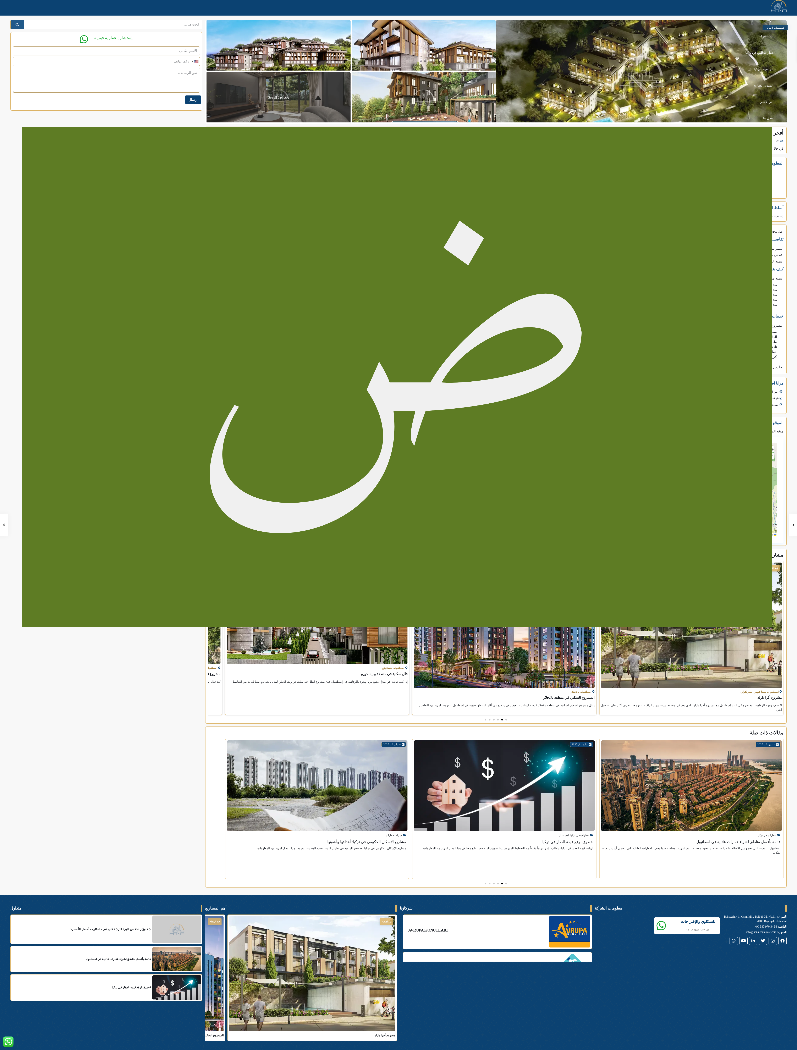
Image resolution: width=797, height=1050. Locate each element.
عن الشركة (766, 36)
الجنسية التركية (764, 69)
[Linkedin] (753, 941)
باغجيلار (762, 691)
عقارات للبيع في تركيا (759, 52)
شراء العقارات (581, 835)
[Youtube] (743, 941)
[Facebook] (782, 941)
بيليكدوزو (574, 667)
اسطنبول (773, 691)
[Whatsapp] (734, 941)
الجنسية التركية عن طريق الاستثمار (379, 867)
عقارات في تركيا (767, 835)
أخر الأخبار (767, 102)
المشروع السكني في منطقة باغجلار (756, 698)
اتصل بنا (768, 118)
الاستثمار (751, 835)
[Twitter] (763, 941)
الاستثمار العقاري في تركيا (376, 860)
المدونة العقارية (763, 85)
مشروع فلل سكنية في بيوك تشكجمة (381, 674)
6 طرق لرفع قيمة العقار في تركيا (755, 842)
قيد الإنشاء (386, 921)
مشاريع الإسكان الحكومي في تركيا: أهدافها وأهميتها (553, 842)
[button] (506, 719)
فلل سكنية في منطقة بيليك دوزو (571, 674)
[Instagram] (773, 941)
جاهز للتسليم (214, 921)
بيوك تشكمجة (384, 667)
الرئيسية (768, 20)
